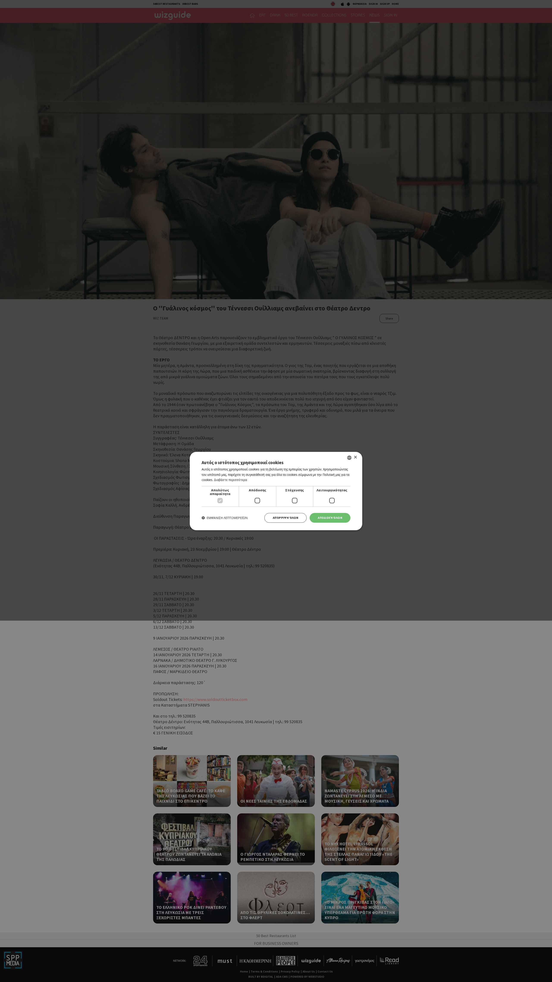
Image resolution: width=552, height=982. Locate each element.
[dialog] (276, 491)
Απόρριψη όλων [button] (285, 518)
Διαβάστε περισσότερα (230, 480)
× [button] (355, 457)
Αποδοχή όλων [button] (330, 518)
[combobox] (349, 457)
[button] (225, 517)
